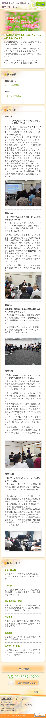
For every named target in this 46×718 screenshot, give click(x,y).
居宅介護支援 (10, 570)
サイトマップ (5, 715)
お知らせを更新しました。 (16, 85)
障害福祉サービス (12, 646)
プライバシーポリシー (18, 715)
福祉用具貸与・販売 (13, 601)
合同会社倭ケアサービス (12, 699)
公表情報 (25, 669)
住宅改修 (8, 617)
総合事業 (8, 633)
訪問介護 (8, 586)
